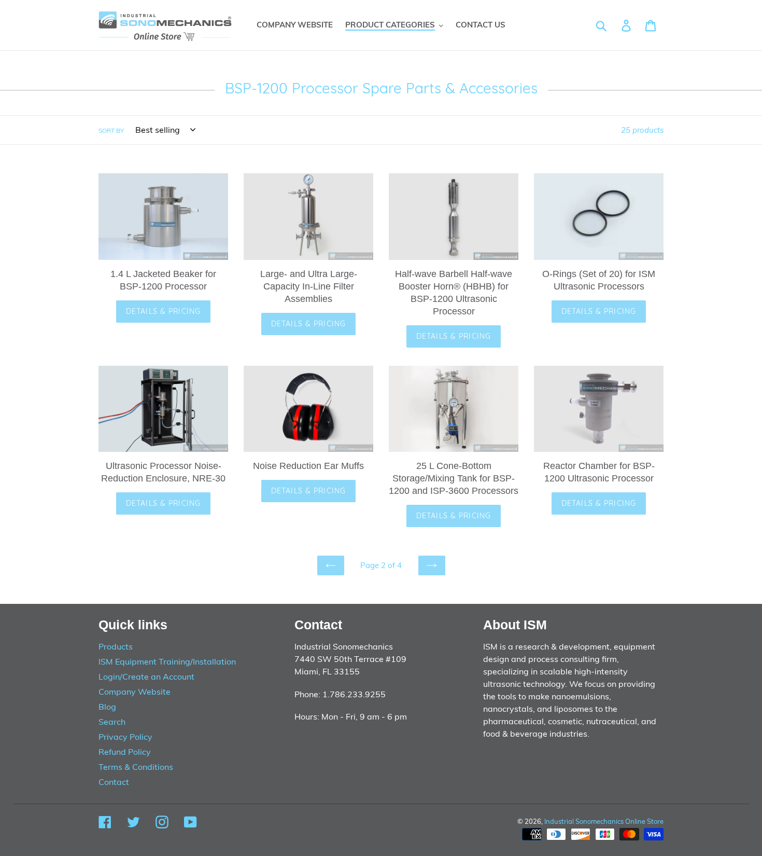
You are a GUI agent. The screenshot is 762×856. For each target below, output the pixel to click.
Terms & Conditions (135, 767)
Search (111, 721)
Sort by (111, 130)
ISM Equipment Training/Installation (167, 661)
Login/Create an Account (146, 676)
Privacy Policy (125, 736)
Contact (113, 782)
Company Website (134, 691)
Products (115, 646)
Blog (107, 706)
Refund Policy (124, 752)
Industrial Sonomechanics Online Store (604, 821)
